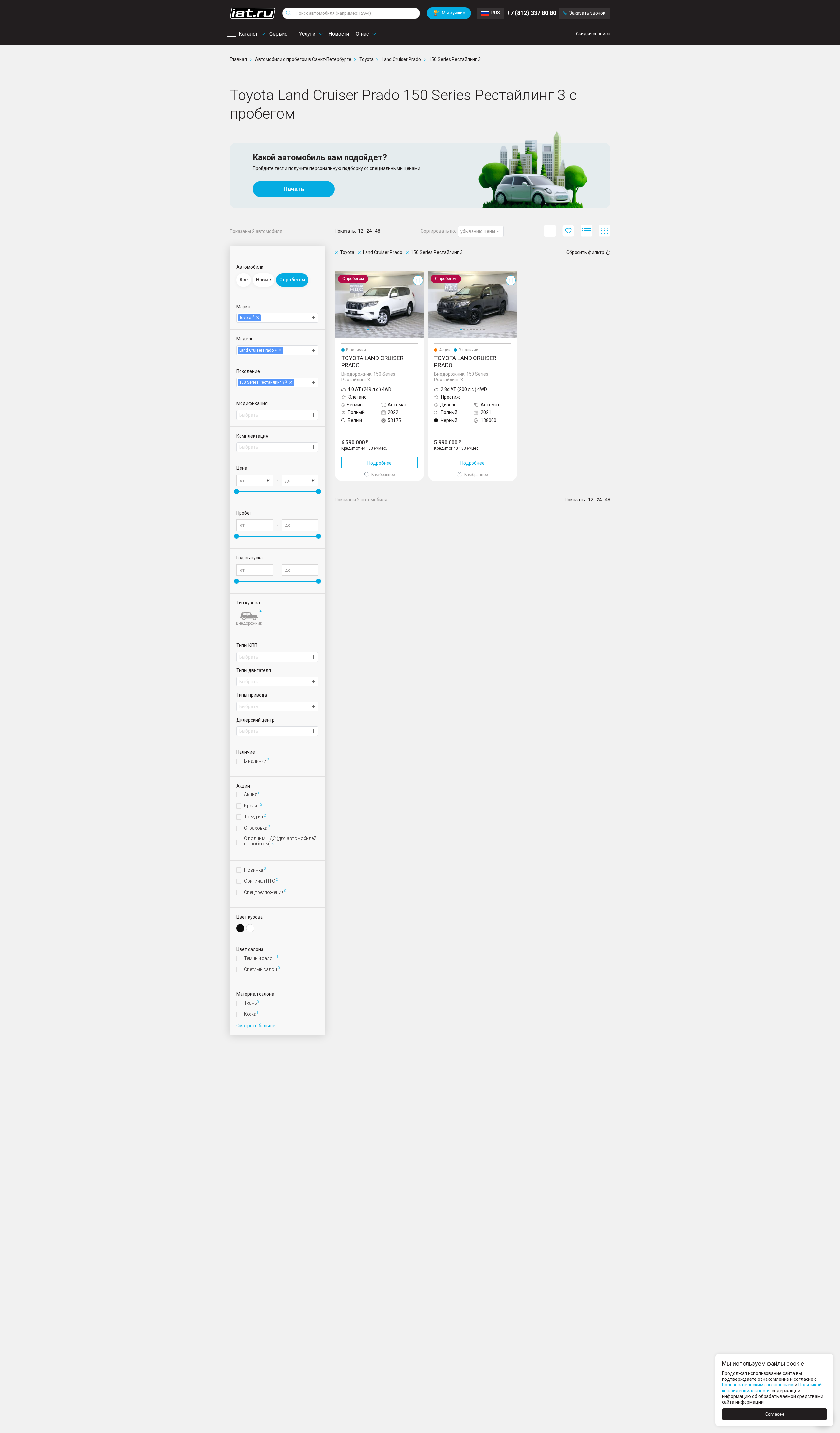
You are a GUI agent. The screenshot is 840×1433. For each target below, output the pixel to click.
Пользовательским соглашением (758, 1384)
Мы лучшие (448, 13)
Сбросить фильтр (585, 252)
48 (377, 231)
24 (369, 231)
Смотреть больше (255, 1025)
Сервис (278, 34)
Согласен (774, 1414)
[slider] (236, 491)
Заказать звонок (587, 13)
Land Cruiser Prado (354, 274)
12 (360, 231)
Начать (294, 189)
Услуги (307, 34)
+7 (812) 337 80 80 (531, 13)
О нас (362, 34)
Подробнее (380, 463)
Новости (338, 34)
